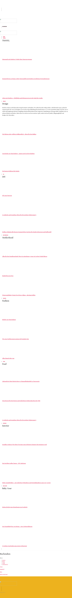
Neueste (3, 560)
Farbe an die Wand (3, 574)
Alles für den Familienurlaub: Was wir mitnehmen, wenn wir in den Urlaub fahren (24, 256)
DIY (3, 174)
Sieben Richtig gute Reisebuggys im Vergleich (14, 507)
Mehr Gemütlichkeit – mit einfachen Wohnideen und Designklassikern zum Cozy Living (26, 482)
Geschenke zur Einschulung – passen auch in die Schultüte (18, 153)
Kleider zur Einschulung (9, 319)
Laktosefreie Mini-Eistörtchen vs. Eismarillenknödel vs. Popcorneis (20, 381)
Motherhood (5, 235)
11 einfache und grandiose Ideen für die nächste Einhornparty (19, 215)
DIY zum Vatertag (7, 195)
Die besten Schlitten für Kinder (10, 171)
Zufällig (3, 563)
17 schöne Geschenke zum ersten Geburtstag (14, 546)
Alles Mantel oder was (8, 358)
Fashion (4, 298)
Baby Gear (5, 485)
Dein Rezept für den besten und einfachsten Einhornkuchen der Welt (21, 400)
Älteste (3, 561)
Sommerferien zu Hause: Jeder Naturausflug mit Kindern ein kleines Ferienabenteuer (26, 78)
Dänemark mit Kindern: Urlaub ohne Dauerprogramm (17, 59)
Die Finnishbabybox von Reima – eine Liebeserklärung (17, 526)
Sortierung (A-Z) (5, 564)
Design (4, 101)
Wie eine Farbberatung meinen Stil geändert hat (15, 339)
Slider (1, 571)
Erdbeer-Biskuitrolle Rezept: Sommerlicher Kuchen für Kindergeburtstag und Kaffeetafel (26, 232)
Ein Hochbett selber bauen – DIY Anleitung (14, 463)
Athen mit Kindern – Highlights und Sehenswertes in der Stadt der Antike (22, 98)
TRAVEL (4, 38)
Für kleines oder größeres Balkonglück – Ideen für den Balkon (19, 134)
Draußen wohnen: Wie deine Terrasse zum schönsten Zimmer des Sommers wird (24, 444)
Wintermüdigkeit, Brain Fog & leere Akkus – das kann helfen (18, 295)
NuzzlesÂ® (2, 569)
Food (4, 361)
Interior (4, 423)
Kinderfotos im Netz (7, 275)
